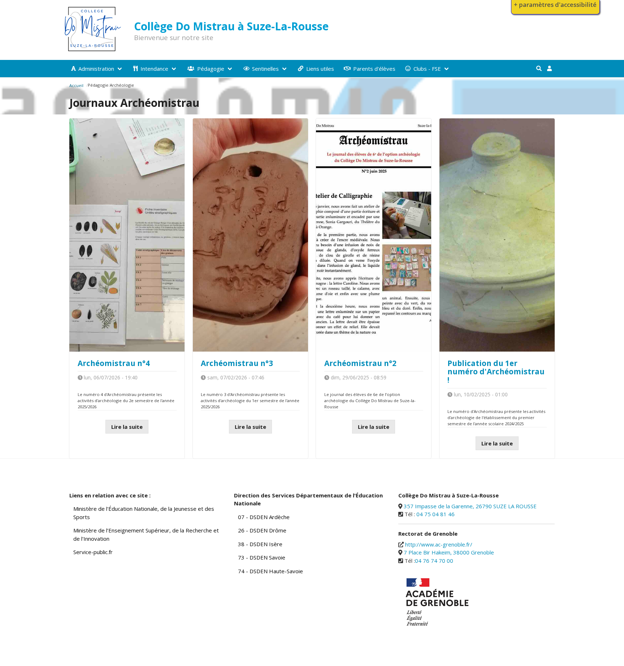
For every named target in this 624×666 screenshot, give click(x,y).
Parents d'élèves (374, 68)
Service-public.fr (93, 552)
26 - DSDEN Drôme (262, 530)
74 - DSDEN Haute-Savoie (270, 571)
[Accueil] (92, 50)
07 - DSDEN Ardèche (264, 517)
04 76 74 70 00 (434, 560)
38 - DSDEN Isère (260, 544)
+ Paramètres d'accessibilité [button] (555, 4)
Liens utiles (320, 68)
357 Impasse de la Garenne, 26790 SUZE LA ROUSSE (470, 506)
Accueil (76, 85)
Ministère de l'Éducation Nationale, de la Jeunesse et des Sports (143, 513)
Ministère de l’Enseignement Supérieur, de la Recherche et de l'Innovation (146, 534)
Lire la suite (127, 426)
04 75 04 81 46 (435, 514)
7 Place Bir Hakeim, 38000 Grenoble (449, 552)
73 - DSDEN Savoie (261, 557)
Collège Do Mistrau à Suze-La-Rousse (231, 26)
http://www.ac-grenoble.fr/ (438, 544)
